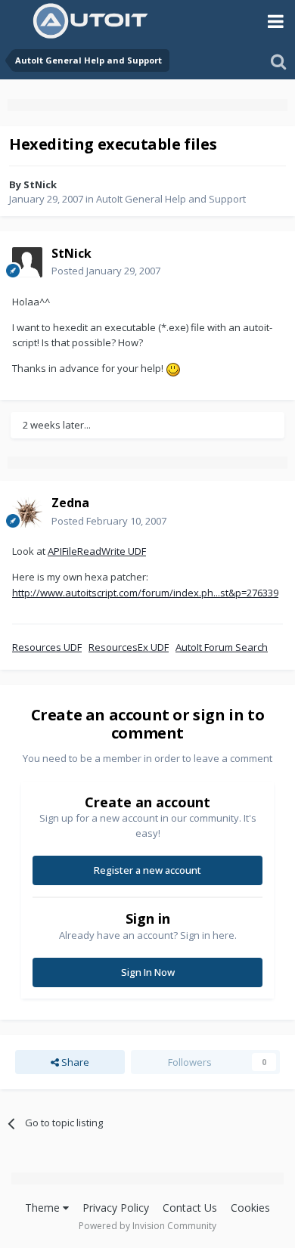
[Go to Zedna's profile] (27, 512)
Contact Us (190, 1207)
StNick (40, 184)
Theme (44, 1207)
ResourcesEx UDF (128, 647)
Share (74, 1062)
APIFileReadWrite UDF (97, 551)
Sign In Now (148, 972)
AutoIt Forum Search (221, 647)
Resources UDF (47, 647)
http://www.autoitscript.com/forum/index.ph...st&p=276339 (145, 592)
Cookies (250, 1207)
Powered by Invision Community (147, 1225)
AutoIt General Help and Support (171, 199)
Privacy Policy (115, 1207)
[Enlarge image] (173, 368)
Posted (105, 270)
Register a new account (147, 870)
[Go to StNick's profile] (27, 262)
